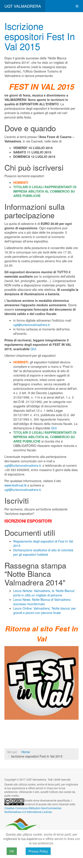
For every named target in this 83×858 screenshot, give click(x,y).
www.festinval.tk (15, 485)
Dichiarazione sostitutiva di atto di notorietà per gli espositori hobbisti (43, 552)
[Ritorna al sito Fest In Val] (41, 683)
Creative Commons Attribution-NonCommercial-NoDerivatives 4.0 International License (33, 810)
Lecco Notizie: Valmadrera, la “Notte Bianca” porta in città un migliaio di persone (44, 592)
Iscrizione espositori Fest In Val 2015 (39, 36)
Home (25, 752)
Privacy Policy (38, 851)
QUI (33, 349)
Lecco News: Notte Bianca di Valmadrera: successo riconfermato (42, 601)
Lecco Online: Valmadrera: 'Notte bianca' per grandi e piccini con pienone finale (44, 610)
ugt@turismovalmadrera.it (31, 324)
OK (12, 851)
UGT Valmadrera (21, 829)
